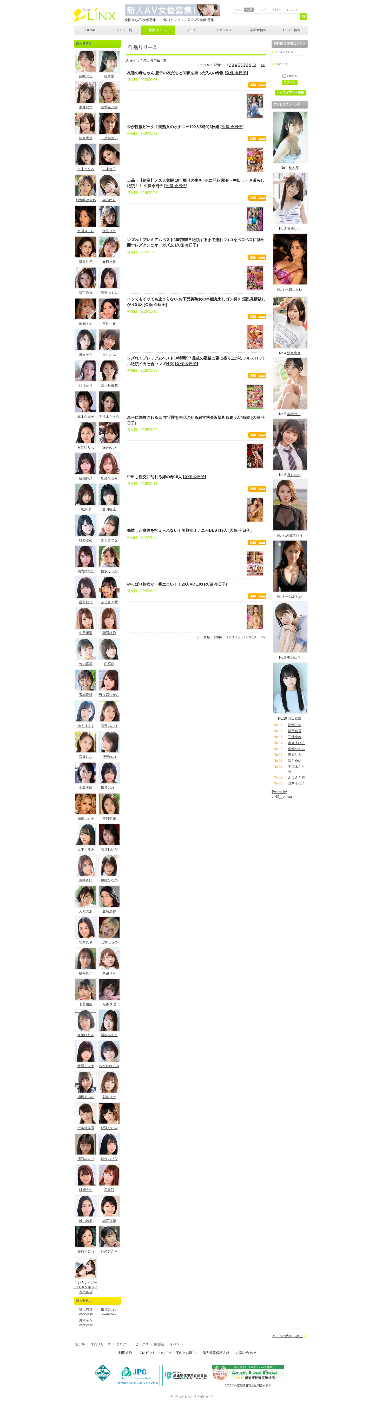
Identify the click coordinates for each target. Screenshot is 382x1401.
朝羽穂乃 (109, 633)
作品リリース (158, 30)
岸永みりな (109, 1159)
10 (254, 65)
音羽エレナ (85, 1066)
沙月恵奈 (86, 138)
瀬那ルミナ (85, 819)
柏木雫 (109, 76)
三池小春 (109, 324)
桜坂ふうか (109, 571)
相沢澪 (86, 509)
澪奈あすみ (109, 293)
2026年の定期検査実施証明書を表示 (248, 1385)
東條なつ (86, 107)
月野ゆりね (85, 447)
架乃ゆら (109, 200)
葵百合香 (86, 293)
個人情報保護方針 (215, 1353)
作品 (249, 9)
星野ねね (86, 602)
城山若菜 (86, 1221)
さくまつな (109, 540)
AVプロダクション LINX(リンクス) (91, 30)
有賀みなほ (109, 726)
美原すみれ (85, 1251)
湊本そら (86, 355)
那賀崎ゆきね (86, 200)
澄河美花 (109, 819)
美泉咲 (109, 1190)
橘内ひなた (85, 571)
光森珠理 (109, 1004)
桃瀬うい (86, 1190)
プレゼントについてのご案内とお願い (167, 1353)
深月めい (109, 447)
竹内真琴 (86, 664)
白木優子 (109, 169)
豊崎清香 (109, 911)
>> (263, 65)
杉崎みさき (109, 1251)
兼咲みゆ (86, 880)
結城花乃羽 (109, 107)
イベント (292, 9)
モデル (236, 9)
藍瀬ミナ (86, 324)
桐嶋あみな (85, 1097)
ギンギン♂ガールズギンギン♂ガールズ (85, 1287)
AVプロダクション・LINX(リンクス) (192, 1396)
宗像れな (86, 757)
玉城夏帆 (86, 695)
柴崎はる (86, 76)
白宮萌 (109, 664)
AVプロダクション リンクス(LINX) (95, 15)
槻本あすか (109, 1035)
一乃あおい (109, 138)
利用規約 (125, 1353)
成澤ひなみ (109, 1128)
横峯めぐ (86, 973)
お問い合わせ (246, 1353)
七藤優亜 (86, 1004)
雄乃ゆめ (86, 540)
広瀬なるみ (109, 478)
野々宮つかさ (109, 695)
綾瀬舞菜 (86, 478)
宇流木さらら (109, 417)
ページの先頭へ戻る (287, 1336)
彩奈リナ (109, 1097)
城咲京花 (109, 1221)
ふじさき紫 (109, 602)
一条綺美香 (85, 1128)
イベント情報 (291, 30)
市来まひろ (85, 169)
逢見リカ (109, 231)
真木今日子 (85, 417)
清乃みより (85, 1159)
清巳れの (109, 757)
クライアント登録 (292, 94)
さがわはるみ (109, 1066)
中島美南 (86, 788)
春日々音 (109, 262)
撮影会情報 (258, 30)
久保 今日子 (236, 73)
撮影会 (276, 9)
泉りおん (109, 355)
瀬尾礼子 (86, 262)
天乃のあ (86, 911)
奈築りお (109, 973)
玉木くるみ (85, 849)
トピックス (224, 30)
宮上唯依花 (109, 386)
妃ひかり (86, 386)
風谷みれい (109, 788)
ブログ (262, 9)
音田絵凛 (109, 509)
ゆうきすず (85, 726)
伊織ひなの (109, 880)
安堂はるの (109, 942)
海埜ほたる (85, 1035)
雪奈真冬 (86, 942)
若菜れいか (109, 849)
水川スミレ (85, 231)
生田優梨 (86, 633)
